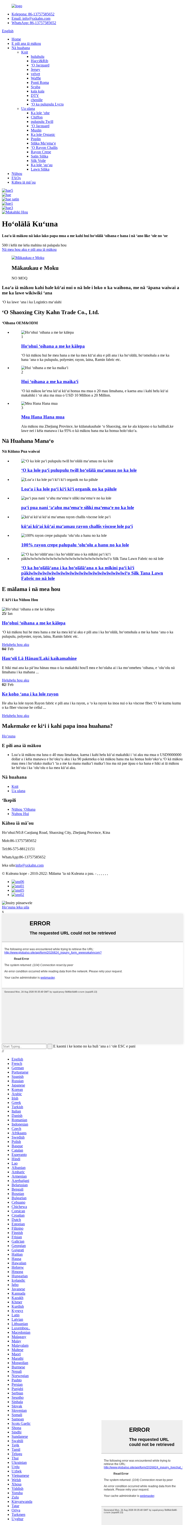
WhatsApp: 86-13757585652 (34, 23)
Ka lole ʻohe (40, 113)
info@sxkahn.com (30, 865)
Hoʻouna (8, 736)
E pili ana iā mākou (26, 43)
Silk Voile (38, 161)
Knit (24, 52)
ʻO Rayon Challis (44, 148)
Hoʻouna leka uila (15, 907)
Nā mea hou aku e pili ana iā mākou (29, 249)
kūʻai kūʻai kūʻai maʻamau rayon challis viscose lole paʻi (77, 526)
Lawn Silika (40, 169)
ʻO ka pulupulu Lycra (47, 104)
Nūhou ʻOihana (23, 809)
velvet (35, 74)
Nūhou (17, 174)
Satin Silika (39, 156)
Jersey (35, 69)
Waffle (36, 78)
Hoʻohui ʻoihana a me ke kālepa (53, 346)
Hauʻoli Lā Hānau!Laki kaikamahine (39, 658)
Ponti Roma (40, 82)
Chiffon (37, 117)
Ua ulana (28, 108)
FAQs (16, 178)
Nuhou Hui (20, 814)
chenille (37, 100)
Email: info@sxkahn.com (31, 18)
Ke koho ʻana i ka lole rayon (30, 693)
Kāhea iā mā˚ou (24, 182)
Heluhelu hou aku (15, 645)
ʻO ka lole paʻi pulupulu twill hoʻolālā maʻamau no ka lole (79, 470)
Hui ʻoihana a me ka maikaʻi (49, 381)
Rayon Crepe (41, 152)
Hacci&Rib (39, 61)
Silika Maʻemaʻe (43, 143)
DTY (35, 95)
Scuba (35, 87)
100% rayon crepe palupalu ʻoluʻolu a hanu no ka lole (75, 544)
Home (16, 39)
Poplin (36, 139)
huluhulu (37, 56)
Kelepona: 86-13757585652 (33, 14)
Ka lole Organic (43, 135)
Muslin (36, 130)
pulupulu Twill (42, 121)
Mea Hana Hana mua (43, 416)
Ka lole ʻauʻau (42, 165)
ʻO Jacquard (40, 65)
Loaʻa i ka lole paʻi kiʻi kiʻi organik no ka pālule (69, 488)
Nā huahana (21, 48)
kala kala (37, 91)
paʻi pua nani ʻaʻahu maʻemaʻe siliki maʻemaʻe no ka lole (77, 507)
